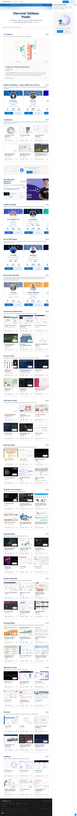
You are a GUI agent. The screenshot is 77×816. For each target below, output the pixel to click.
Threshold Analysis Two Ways (40, 638)
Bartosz (21, 703)
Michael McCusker (23, 657)
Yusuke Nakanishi (38, 568)
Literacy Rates (8, 726)
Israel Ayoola (37, 658)
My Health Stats (8, 770)
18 (43, 616)
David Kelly (6, 594)
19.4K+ (46, 544)
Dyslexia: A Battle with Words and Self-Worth (10, 790)
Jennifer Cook (7, 792)
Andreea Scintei (23, 391)
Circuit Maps (23, 566)
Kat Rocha (6, 658)
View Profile (17, 113)
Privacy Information (17, 808)
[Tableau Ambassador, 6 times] (13, 104)
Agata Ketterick (38, 550)
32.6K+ (30, 741)
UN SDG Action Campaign (9, 523)
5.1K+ (16, 131)
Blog (6, 803)
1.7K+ (44, 731)
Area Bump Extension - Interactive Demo (10, 154)
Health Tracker (38, 770)
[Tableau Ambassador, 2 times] (11, 259)
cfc (35, 525)
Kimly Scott (37, 701)
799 (43, 330)
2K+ (43, 419)
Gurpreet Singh (7, 347)
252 (28, 508)
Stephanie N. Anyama (24, 328)
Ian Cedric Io (22, 506)
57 (43, 527)
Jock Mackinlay (38, 434)
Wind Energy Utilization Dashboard (25, 326)
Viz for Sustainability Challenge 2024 (10, 345)
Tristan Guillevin (7, 156)
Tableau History (39, 433)
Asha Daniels (7, 727)
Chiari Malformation (25, 789)
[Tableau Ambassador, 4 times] (13, 224)
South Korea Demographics (8, 567)
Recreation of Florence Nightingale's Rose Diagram (25, 154)
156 (28, 686)
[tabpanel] (63, 410)
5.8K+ (46, 652)
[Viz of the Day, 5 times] (36, 106)
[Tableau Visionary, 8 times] (30, 298)
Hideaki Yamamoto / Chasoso (25, 372)
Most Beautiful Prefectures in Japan (40, 549)
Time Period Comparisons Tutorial (25, 415)
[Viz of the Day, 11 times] (16, 226)
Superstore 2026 (9, 611)
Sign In (72, 1)
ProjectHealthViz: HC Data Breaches (40, 790)
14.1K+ (31, 385)
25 (12, 642)
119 (28, 527)
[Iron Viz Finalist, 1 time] (38, 225)
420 (13, 553)
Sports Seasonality (9, 459)
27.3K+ (30, 767)
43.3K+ (46, 340)
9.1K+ (31, 786)
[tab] (75, 5)
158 (28, 330)
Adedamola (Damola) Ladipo (40, 683)
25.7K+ (30, 340)
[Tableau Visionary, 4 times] (11, 106)
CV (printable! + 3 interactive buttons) (24, 701)
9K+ (16, 500)
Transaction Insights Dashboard (40, 612)
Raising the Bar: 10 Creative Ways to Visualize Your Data (9, 656)
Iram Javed (7, 505)
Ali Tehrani (22, 480)
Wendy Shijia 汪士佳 (8, 434)
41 (12, 686)
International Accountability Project (9, 327)
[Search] (3, 27)
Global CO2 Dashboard (40, 325)
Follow (8, 113)
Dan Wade (6, 479)
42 (43, 140)
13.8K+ (30, 322)
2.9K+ (31, 131)
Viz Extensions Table (25, 135)
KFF (20, 525)
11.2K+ (46, 366)
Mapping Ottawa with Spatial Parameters (10, 549)
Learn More (36, 22)
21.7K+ (15, 474)
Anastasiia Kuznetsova (24, 460)
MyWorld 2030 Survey (10, 522)
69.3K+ (46, 411)
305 (43, 553)
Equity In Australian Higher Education (40, 745)
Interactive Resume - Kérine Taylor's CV (25, 682)
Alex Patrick (22, 595)
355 (43, 349)
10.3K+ (46, 455)
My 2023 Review (8, 433)
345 (28, 438)
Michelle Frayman (8, 701)
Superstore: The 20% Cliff (25, 593)
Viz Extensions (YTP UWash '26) (9, 136)
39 (28, 642)
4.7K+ (31, 366)
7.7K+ (46, 150)
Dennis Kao (7, 550)
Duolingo (22, 726)
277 (43, 508)
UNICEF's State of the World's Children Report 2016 (41, 504)
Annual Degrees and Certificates (9, 745)
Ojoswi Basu (22, 136)
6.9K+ (31, 678)
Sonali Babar (22, 436)
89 (28, 375)
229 (13, 705)
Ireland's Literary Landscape (9, 389)
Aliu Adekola (37, 747)
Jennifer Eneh (22, 772)
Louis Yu (36, 391)
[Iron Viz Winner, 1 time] (33, 225)
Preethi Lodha (22, 747)
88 (12, 330)
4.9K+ (46, 385)
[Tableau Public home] (7, 2)
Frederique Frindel (38, 138)
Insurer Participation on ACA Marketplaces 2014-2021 (26, 523)
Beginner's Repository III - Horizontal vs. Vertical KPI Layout (41, 656)
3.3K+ (15, 652)
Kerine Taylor (22, 684)
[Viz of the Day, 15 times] (31, 261)
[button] (44, 801)
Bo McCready (7, 460)
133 (28, 705)
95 (12, 616)
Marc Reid (6, 569)
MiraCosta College (8, 747)
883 (16, 150)
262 (43, 375)
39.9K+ (30, 563)
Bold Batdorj (37, 595)
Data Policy (25, 808)
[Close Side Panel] (73, 5)
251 (43, 794)
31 (43, 159)
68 (12, 464)
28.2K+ (30, 544)
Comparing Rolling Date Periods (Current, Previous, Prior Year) (10, 415)
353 (28, 419)
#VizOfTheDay (12, 72)
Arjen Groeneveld (8, 772)
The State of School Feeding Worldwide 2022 (26, 504)
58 (43, 597)
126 (13, 419)
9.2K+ (31, 455)
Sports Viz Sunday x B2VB (40, 478)
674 (13, 794)
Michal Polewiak (7, 612)
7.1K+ (16, 366)
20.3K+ (15, 429)
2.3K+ (31, 150)
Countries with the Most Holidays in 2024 (26, 549)
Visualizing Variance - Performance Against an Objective (25, 638)
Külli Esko (6, 639)
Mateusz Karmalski (23, 550)
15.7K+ (30, 722)
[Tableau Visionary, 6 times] (16, 297)
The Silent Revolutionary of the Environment (26, 370)
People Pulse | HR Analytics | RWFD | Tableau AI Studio (39, 593)
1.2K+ (46, 589)
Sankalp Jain (37, 792)
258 (28, 794)
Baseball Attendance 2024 (40, 459)
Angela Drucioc (38, 416)
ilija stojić (21, 639)
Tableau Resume (8, 681)
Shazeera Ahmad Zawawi (9, 372)
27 (43, 642)
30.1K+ (15, 786)
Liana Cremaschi (23, 156)
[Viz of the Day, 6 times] (16, 106)
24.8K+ (46, 678)
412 (46, 61)
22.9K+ (15, 544)
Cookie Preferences (22, 810)
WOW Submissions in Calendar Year (25, 434)
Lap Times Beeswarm (10, 477)
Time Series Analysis (40, 414)
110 (43, 464)
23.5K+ (46, 429)
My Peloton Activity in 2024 (25, 478)
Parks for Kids (38, 566)
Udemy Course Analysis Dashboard (41, 727)
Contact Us (4, 805)
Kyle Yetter (37, 156)
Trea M (6, 391)
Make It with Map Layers (26, 655)
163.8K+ (15, 741)
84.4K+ (46, 500)
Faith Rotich (22, 417)
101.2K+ (45, 722)
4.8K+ (46, 474)
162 (13, 527)
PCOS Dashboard (24, 770)
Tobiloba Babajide (38, 772)
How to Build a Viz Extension (39, 136)
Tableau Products (19, 803)
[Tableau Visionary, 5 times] (36, 259)
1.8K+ (31, 633)
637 (43, 686)
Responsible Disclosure (6, 810)
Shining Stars (38, 370)
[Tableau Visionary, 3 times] (30, 106)
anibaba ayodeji (38, 614)
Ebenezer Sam (22, 614)
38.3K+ (15, 563)
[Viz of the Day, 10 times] (28, 225)
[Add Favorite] (46, 78)
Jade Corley (22, 790)
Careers (25, 803)
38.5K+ (46, 322)
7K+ (16, 385)
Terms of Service (8, 808)
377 (28, 731)
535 (28, 349)
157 (13, 349)
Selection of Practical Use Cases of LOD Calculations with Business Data (10, 638)
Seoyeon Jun (37, 371)
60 (28, 616)
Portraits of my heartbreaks (8, 370)
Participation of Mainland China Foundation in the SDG (41, 523)
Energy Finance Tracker (10, 325)
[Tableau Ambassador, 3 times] (30, 223)
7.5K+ (46, 563)
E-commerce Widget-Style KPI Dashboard (25, 612)
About (13, 803)
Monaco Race (23, 459)
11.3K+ (31, 500)
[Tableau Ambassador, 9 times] (33, 104)
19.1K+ (15, 322)
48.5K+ (30, 411)
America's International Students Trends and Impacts (25, 745)
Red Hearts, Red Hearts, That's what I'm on (41, 389)
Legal (3, 808)
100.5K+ (15, 722)
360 (43, 438)
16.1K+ (15, 340)
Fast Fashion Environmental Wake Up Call (25, 345)
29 (13, 78)
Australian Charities (9, 503)
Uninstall (14, 810)
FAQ (9, 803)
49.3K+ (46, 767)
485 (13, 438)
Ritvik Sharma (7, 138)
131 (28, 464)
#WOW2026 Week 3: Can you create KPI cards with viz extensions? (41, 154)
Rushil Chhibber (38, 347)
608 (43, 705)
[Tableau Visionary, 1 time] (11, 226)
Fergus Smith (22, 347)
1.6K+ (46, 633)
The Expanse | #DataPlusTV (23, 389)
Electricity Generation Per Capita (41, 345)
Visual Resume (38, 681)
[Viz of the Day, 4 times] (16, 259)
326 (28, 553)
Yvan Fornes (37, 506)
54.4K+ (30, 429)
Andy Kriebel (7, 417)
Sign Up (65, 1)
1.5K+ (46, 131)
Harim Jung (37, 327)
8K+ (16, 411)
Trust (3, 803)
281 (13, 731)
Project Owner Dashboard (11, 592)
